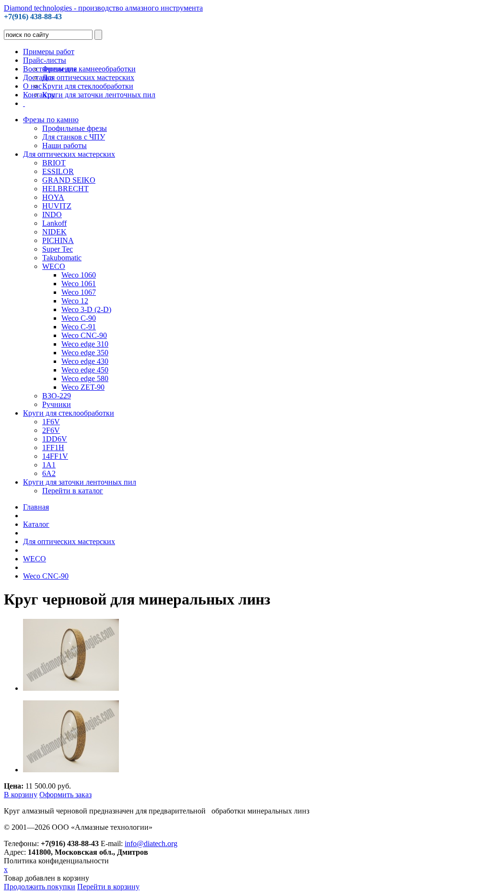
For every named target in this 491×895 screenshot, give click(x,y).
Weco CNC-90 (46, 576)
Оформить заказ (65, 794)
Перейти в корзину (108, 887)
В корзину (20, 794)
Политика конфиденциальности (56, 861)
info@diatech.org (151, 843)
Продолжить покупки (39, 887)
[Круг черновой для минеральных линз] (71, 688)
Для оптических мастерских (69, 541)
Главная (36, 507)
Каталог (36, 524)
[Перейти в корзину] (24, 103)
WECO (34, 559)
